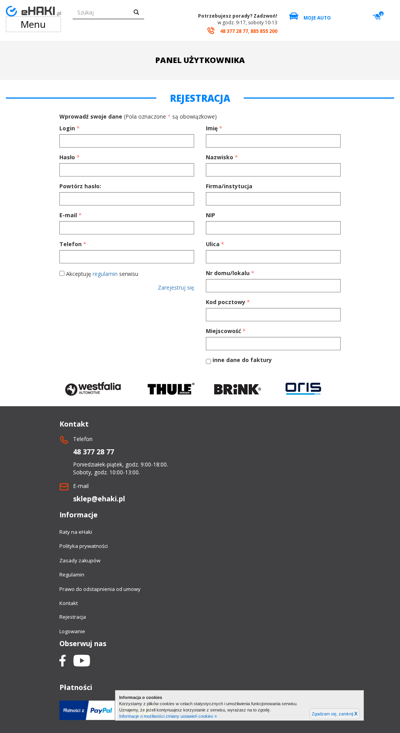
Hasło (69, 157)
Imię (214, 128)
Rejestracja (72, 616)
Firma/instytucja (229, 186)
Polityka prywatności (83, 545)
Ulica (215, 244)
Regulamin (71, 574)
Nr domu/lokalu (230, 273)
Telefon (72, 244)
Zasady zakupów (79, 560)
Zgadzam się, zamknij (334, 714)
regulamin (105, 273)
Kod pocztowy (228, 302)
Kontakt (68, 603)
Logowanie (72, 631)
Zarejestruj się (176, 287)
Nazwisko (222, 157)
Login (69, 128)
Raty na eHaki (75, 531)
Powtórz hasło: (80, 186)
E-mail (70, 215)
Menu (33, 24)
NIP (210, 215)
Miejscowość (226, 331)
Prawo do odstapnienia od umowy (100, 589)
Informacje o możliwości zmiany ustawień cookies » (168, 716)
